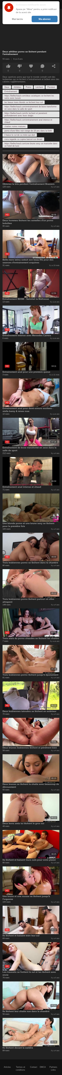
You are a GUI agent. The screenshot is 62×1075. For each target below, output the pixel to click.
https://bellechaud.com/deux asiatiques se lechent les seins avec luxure (29, 97)
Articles (7, 1067)
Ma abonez (45, 19)
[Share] (54, 66)
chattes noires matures (15, 126)
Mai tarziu (17, 19)
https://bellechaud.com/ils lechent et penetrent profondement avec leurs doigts (25, 114)
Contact (33, 1067)
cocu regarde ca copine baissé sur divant (23, 139)
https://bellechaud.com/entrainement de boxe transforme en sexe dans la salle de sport (30, 107)
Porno (28, 87)
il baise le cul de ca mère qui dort (19, 135)
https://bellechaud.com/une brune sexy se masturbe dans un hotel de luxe (30, 144)
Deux (6, 87)
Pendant (51, 87)
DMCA (43, 1067)
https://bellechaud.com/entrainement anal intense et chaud (28, 121)
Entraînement (10, 91)
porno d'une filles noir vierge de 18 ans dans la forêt (28, 131)
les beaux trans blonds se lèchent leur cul (23, 102)
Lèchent (39, 87)
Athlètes (17, 87)
